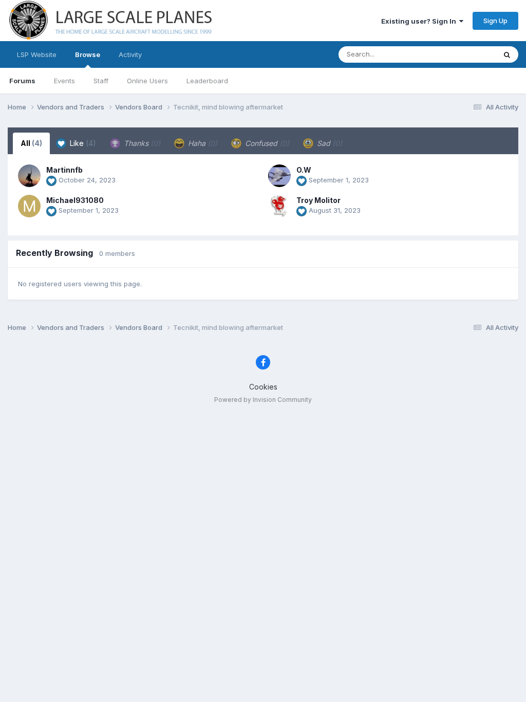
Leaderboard (207, 81)
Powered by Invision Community (263, 399)
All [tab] (31, 143)
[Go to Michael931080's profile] (29, 206)
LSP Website (37, 54)
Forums (22, 81)
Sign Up (495, 20)
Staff (100, 81)
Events (64, 81)
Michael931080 (75, 200)
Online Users (147, 81)
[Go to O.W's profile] (279, 175)
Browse (87, 54)
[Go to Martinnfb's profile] (29, 175)
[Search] (507, 54)
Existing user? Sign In (420, 21)
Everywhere (464, 54)
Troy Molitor (318, 200)
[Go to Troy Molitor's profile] (279, 206)
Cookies (263, 386)
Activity (130, 54)
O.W (303, 169)
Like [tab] (82, 143)
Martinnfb (64, 169)
